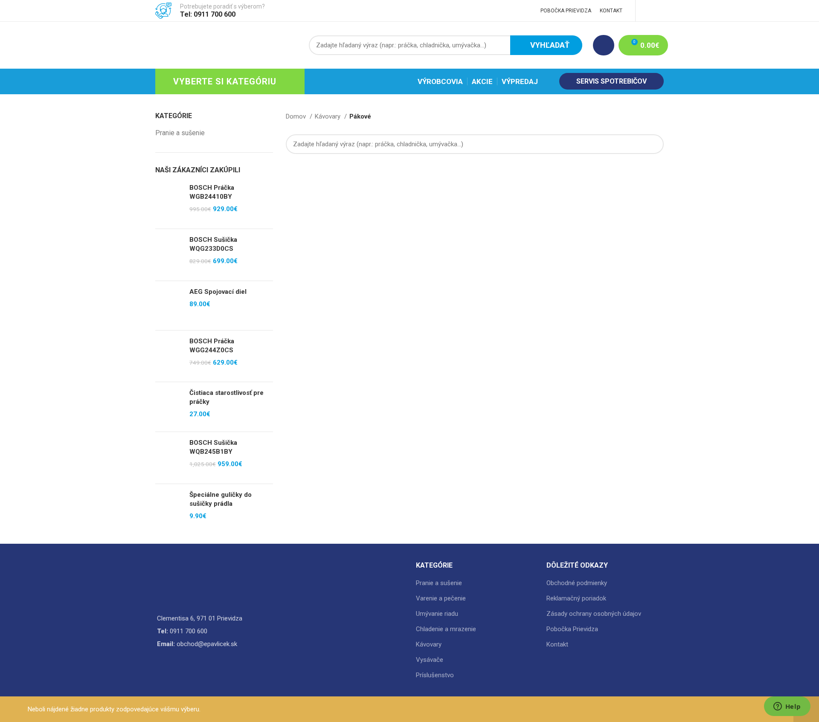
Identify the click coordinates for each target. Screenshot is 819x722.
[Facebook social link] (649, 10)
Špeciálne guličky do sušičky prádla (220, 499)
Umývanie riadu (437, 614)
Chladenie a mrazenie (446, 629)
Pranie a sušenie (180, 133)
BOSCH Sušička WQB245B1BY (213, 447)
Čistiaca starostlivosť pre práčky (226, 397)
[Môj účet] (603, 45)
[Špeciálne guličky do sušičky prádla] (169, 508)
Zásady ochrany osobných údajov (593, 614)
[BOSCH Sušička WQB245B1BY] (169, 457)
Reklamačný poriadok (576, 598)
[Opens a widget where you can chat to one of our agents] (787, 707)
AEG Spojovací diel (218, 292)
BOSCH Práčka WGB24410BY (211, 192)
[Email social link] (659, 10)
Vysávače (429, 660)
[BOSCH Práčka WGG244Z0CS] (169, 356)
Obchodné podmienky (576, 583)
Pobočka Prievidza (572, 629)
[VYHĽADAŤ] (652, 144)
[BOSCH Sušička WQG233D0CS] (169, 254)
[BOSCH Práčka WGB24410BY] (169, 202)
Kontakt (557, 644)
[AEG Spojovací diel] (169, 305)
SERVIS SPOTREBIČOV (611, 81)
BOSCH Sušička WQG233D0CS (213, 244)
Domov (297, 116)
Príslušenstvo (435, 675)
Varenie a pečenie (441, 598)
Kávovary (328, 116)
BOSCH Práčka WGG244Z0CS (211, 345)
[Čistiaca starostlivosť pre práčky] (169, 407)
